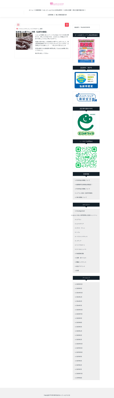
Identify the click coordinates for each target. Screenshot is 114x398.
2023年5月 (79, 326)
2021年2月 (79, 365)
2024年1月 (79, 305)
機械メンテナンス (81, 262)
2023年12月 (79, 309)
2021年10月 (79, 352)
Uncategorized (80, 211)
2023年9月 (79, 318)
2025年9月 (79, 288)
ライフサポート (34, 28)
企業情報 (50, 15)
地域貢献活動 (80, 253)
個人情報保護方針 (61, 15)
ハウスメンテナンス (23, 28)
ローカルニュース (81, 249)
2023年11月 (79, 314)
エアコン (78, 219)
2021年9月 (79, 356)
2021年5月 (79, 361)
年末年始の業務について (83, 180)
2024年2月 (79, 301)
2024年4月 (79, 297)
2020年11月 (79, 373)
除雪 (41, 28)
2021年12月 (79, 348)
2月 (67, 24)
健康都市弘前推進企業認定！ (84, 184)
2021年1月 (79, 369)
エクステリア (80, 223)
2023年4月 (79, 331)
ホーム (31, 10)
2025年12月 (79, 284)
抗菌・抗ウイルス (81, 258)
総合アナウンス (80, 266)
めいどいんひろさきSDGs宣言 (52, 10)
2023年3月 (79, 335)
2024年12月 (79, 292)
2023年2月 (79, 339)
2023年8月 (79, 322)
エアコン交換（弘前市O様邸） (84, 193)
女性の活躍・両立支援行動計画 (74, 10)
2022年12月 (79, 344)
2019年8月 (79, 378)
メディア (78, 240)
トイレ (78, 232)
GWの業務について (81, 197)
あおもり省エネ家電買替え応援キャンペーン (84, 215)
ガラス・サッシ (80, 228)
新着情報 (38, 10)
